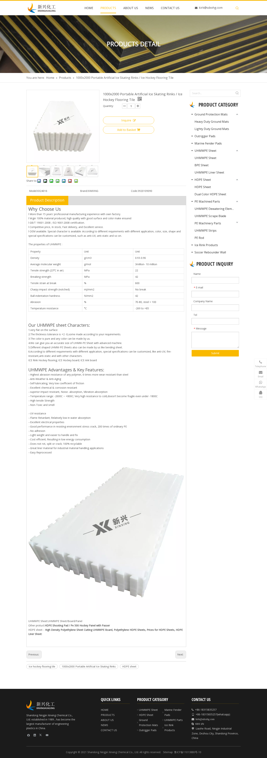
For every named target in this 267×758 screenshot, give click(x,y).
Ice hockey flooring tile (42, 666)
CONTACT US (109, 730)
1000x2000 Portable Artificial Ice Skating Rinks (89, 666)
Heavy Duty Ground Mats (212, 122)
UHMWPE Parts (173, 720)
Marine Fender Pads (208, 143)
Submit (215, 353)
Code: (134, 191)
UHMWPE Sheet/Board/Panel (65, 621)
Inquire (126, 120)
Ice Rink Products (206, 245)
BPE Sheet (202, 165)
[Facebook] (28, 735)
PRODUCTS (108, 715)
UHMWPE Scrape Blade (210, 216)
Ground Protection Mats (211, 114)
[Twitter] (41, 735)
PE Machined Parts (207, 201)
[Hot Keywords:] (237, 8)
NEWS (104, 725)
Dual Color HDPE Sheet (210, 194)
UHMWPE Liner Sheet (209, 172)
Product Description (47, 200)
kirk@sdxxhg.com (211, 8)
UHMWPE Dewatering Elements (216, 209)
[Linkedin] (35, 735)
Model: (33, 191)
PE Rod (199, 238)
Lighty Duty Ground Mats (212, 129)
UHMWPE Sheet (205, 151)
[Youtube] (47, 735)
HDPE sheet (129, 666)
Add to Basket (126, 130)
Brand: (84, 191)
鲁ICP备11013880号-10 (187, 752)
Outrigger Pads (205, 136)
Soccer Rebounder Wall (210, 252)
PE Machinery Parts (208, 223)
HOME (104, 710)
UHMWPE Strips (206, 231)
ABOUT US (107, 720)
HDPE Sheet (203, 180)
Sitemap (168, 752)
